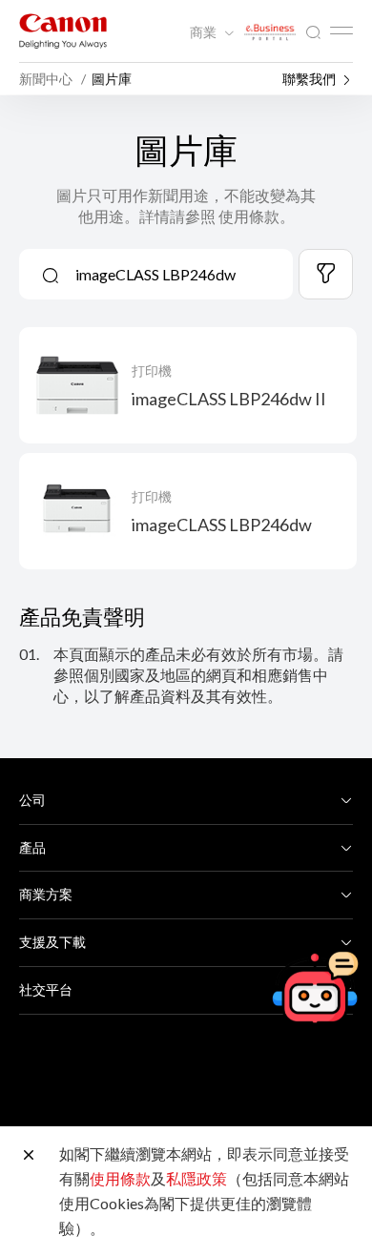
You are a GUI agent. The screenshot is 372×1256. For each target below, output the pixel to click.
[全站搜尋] (312, 33)
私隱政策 (196, 1178)
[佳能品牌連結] (63, 31)
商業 (204, 32)
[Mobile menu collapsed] (341, 30)
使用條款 (120, 1178)
